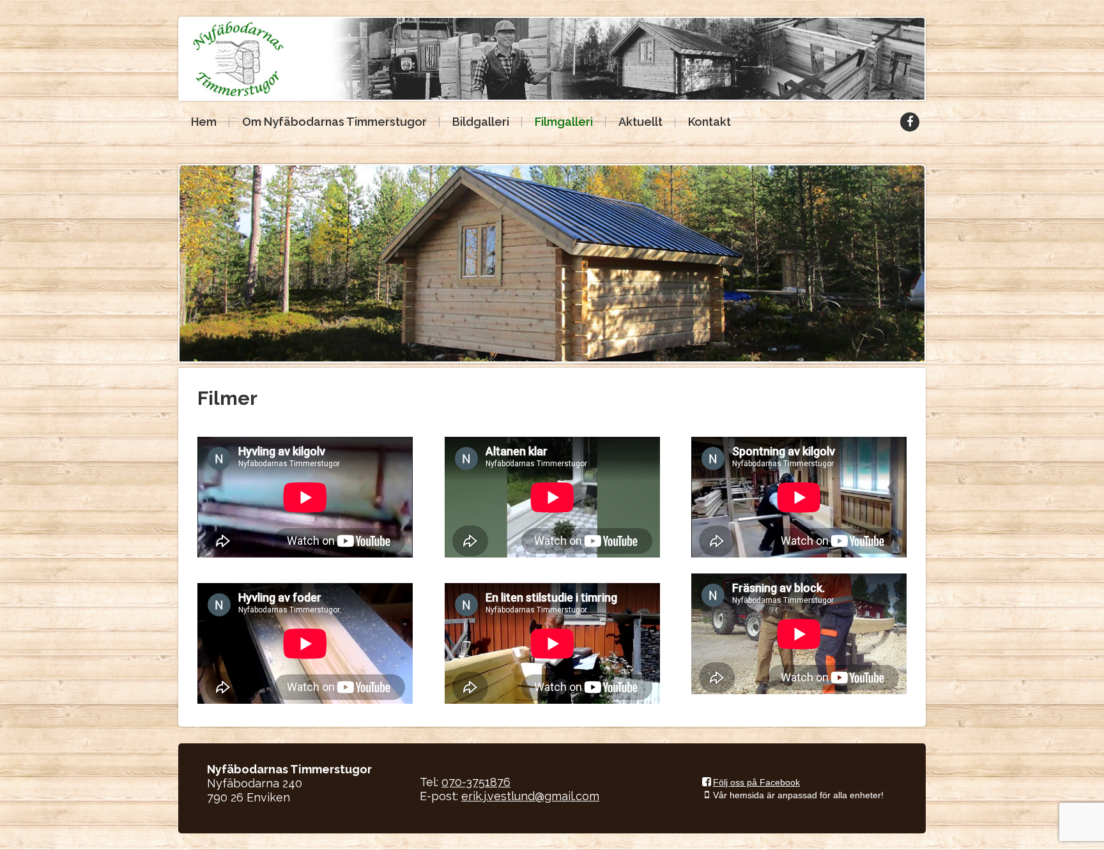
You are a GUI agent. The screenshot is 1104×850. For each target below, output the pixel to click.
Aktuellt (640, 121)
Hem (204, 121)
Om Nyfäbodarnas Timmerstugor (334, 121)
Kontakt (709, 121)
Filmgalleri (564, 121)
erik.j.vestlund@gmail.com (530, 796)
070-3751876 (475, 782)
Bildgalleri (480, 121)
